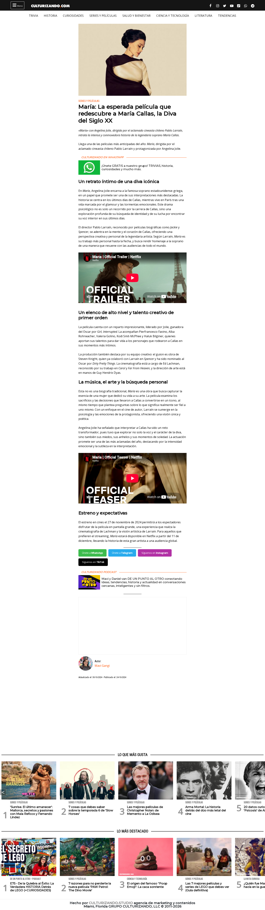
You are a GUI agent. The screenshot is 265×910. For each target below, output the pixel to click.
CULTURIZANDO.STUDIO (111, 903)
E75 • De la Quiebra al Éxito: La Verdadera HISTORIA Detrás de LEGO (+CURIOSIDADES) (32, 887)
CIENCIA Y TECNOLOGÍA (172, 16)
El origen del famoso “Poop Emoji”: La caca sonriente (147, 885)
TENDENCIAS (227, 16)
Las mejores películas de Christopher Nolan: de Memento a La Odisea (145, 810)
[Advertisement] (132, 715)
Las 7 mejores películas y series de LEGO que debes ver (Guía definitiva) (207, 887)
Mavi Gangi (102, 666)
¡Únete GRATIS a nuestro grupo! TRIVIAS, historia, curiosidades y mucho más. (137, 167)
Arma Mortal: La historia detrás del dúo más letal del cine (205, 810)
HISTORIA (50, 16)
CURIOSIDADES (73, 16)
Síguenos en (155, 552)
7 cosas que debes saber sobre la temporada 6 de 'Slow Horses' (91, 810)
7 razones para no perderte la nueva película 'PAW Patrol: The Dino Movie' (90, 887)
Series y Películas (89, 101)
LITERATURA (203, 16)
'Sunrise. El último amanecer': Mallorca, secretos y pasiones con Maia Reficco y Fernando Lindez (31, 812)
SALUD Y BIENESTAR (136, 16)
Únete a (92, 552)
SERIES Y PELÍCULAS (103, 16)
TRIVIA (33, 16)
